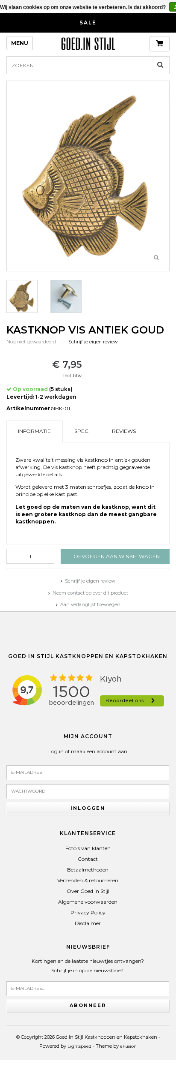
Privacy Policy (88, 912)
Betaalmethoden (88, 869)
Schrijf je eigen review (92, 342)
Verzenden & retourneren (87, 880)
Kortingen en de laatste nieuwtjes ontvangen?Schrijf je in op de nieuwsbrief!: (88, 966)
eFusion (128, 1046)
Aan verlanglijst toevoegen (90, 604)
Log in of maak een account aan (87, 751)
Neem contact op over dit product (90, 593)
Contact (88, 859)
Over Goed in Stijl (88, 891)
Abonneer (88, 1005)
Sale (88, 22)
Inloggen (87, 808)
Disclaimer (88, 923)
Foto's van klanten (88, 848)
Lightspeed (79, 1046)
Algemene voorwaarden (87, 902)
